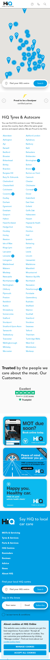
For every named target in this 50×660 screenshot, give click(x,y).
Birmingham (32, 160)
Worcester (7, 351)
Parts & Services (10, 543)
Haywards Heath (33, 223)
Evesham (7, 210)
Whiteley (7, 347)
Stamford (30, 318)
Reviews (6, 558)
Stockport (7, 322)
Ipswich (29, 239)
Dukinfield (30, 198)
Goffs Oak (30, 210)
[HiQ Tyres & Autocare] (8, 4)
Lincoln (29, 256)
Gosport (6, 214)
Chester (29, 181)
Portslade (30, 293)
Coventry (8, 194)
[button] (24, 10)
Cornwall (31, 189)
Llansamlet (30, 260)
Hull (27, 235)
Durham (6, 202)
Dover (28, 194)
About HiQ (7, 574)
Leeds (28, 252)
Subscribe (40, 605)
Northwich (30, 281)
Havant (29, 219)
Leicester (8, 256)
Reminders (7, 553)
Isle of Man (7, 243)
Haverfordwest (9, 223)
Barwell (6, 148)
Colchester (7, 189)
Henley (29, 227)
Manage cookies (25, 647)
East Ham (30, 202)
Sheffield (30, 306)
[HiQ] (10, 522)
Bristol (30, 169)
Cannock (29, 177)
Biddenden (31, 156)
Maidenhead (8, 264)
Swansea (29, 326)
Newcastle (7, 276)
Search (40, 83)
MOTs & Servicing (11, 533)
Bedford (6, 152)
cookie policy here (12, 642)
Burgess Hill (8, 173)
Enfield (29, 206)
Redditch (7, 301)
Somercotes (8, 314)
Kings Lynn (7, 247)
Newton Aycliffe (33, 276)
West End (30, 343)
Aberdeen (7, 136)
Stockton (30, 322)
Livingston (7, 260)
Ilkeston (6, 239)
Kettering (30, 243)
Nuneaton (30, 285)
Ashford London (33, 136)
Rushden (29, 301)
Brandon (6, 169)
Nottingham (8, 285)
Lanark (29, 247)
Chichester (30, 185)
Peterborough (33, 289)
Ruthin (5, 306)
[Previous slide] (4, 101)
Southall (29, 314)
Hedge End (8, 227)
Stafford (6, 318)
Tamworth (7, 330)
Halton (6, 219)
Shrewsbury (8, 310)
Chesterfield (8, 185)
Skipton (29, 310)
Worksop (30, 351)
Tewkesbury (8, 335)
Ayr (4, 144)
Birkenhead (8, 160)
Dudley (6, 198)
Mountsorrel (31, 272)
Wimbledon (31, 347)
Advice (5, 563)
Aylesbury (30, 140)
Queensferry (31, 297)
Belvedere (30, 152)
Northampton (10, 281)
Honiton (29, 231)
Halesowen (31, 214)
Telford (29, 330)
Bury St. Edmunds (10, 177)
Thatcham (30, 335)
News (5, 568)
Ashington (7, 140)
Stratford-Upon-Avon (12, 326)
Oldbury (6, 289)
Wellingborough (10, 343)
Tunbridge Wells (33, 339)
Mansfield (30, 268)
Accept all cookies (25, 653)
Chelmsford (8, 181)
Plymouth (7, 293)
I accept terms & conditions (18, 614)
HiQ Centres (8, 548)
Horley (6, 235)
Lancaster (7, 252)
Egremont (7, 206)
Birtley (5, 165)
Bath (28, 148)
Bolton (29, 165)
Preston (6, 297)
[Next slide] (46, 101)
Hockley (6, 231)
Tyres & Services (10, 538)
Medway (6, 272)
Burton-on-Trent (33, 173)
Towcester (7, 339)
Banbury (29, 144)
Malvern (6, 268)
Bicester (6, 156)
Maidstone (30, 264)
